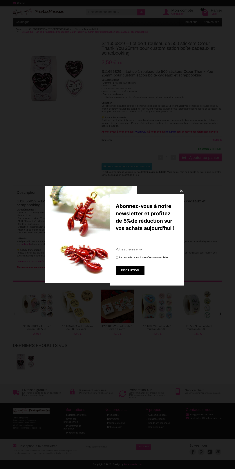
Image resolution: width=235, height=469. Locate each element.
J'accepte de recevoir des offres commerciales (143, 257)
